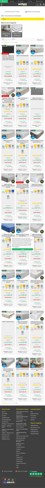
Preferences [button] (17, 246)
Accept (22, 249)
